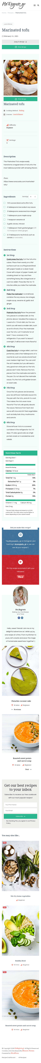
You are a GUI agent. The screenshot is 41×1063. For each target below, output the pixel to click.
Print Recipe (22, 47)
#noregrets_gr (20, 544)
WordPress (15, 1053)
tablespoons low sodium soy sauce (21, 207)
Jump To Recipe (19, 42)
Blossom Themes (28, 1051)
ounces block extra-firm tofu (20, 203)
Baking (21, 110)
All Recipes (22, 1057)
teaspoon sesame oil (16, 220)
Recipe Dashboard (8, 1057)
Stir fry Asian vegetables (20, 896)
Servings (25, 196)
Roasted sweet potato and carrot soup (20, 1026)
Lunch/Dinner (8, 24)
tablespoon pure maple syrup (19, 215)
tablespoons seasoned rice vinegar (21, 211)
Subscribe (19, 816)
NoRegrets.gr (19, 1048)
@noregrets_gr (15, 541)
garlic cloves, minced (15, 224)
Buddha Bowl (20, 961)
